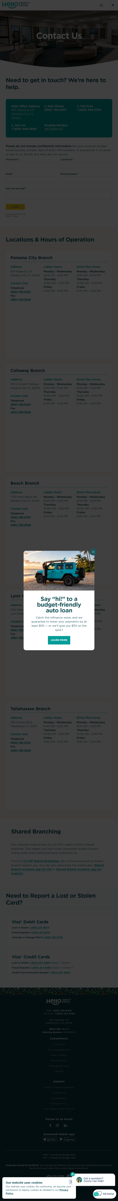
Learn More (59, 640)
